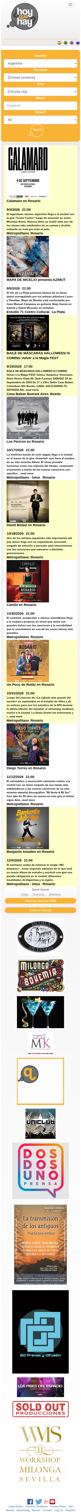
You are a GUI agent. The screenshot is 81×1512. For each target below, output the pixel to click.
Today (24, 894)
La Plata (58, 312)
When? (40, 112)
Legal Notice (15, 1506)
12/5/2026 (14, 860)
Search (37, 129)
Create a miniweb (41, 910)
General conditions (36, 1506)
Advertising (23, 1510)
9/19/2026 (14, 366)
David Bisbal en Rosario (26, 525)
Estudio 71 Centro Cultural (28, 312)
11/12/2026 (15, 777)
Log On (58, 1510)
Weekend (54, 894)
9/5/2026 (13, 288)
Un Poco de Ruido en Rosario (30, 684)
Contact (47, 1510)
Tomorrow (38, 894)
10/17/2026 (15, 450)
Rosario (37, 233)
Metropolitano (18, 233)
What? (40, 98)
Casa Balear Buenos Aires (28, 394)
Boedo (55, 394)
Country (40, 56)
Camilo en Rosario (21, 605)
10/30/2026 (15, 613)
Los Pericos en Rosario (25, 441)
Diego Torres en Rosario (26, 768)
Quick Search (40, 889)
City (40, 84)
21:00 (26, 209)
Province (40, 70)
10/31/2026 (15, 693)
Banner (36, 1510)
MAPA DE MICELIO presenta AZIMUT (36, 280)
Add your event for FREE (41, 900)
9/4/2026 (13, 209)
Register (70, 1510)
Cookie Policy (58, 1506)
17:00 (28, 366)
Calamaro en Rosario (23, 201)
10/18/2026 (15, 533)
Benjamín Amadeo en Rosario (30, 852)
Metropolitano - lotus (24, 477)
